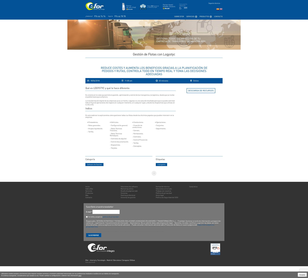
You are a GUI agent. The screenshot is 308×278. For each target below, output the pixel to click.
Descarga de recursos (201, 90)
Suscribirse (93, 235)
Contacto (218, 16)
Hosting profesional (128, 195)
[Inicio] (95, 6)
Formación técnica (162, 186)
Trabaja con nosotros (163, 191)
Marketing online (127, 189)
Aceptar (302, 275)
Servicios (190, 16)
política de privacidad (111, 217)
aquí (79, 275)
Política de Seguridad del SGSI (167, 197)
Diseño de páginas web (129, 191)
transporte (161, 164)
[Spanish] (217, 10)
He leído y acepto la (103, 217)
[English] (221, 10)
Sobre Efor (179, 16)
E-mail (89, 212)
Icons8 (93, 262)
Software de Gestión (94, 164)
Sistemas (124, 193)
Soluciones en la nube (164, 189)
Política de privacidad (164, 193)
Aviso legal (160, 195)
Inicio (87, 186)
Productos (204, 16)
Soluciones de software (129, 186)
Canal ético (193, 186)
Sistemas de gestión (128, 197)
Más (86, 195)
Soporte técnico (214, 3)
